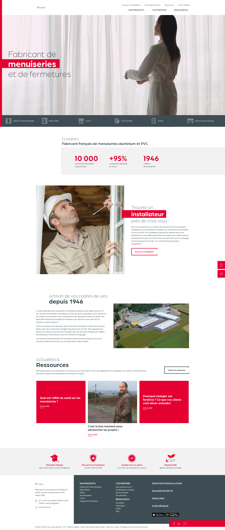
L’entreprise (159, 10)
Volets (82, 492)
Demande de (152, 5)
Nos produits (136, 10)
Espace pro (169, 5)
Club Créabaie (184, 5)
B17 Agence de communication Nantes (134, 527)
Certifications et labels (125, 489)
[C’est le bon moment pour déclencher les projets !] (112, 402)
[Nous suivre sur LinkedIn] (179, 523)
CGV (64, 527)
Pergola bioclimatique (89, 501)
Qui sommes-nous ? (124, 487)
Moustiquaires (85, 495)
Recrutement (121, 495)
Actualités (120, 502)
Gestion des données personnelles (93, 527)
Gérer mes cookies (112, 527)
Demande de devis (162, 490)
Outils (118, 508)
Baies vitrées (85, 489)
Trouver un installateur (144, 251)
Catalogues (120, 505)
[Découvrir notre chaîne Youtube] (185, 523)
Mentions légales (73, 527)
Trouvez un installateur (131, 5)
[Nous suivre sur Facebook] (174, 523)
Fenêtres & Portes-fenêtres (90, 487)
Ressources (181, 10)
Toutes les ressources (176, 370)
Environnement (122, 492)
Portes (82, 498)
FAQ (117, 511)
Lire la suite (44, 406)
